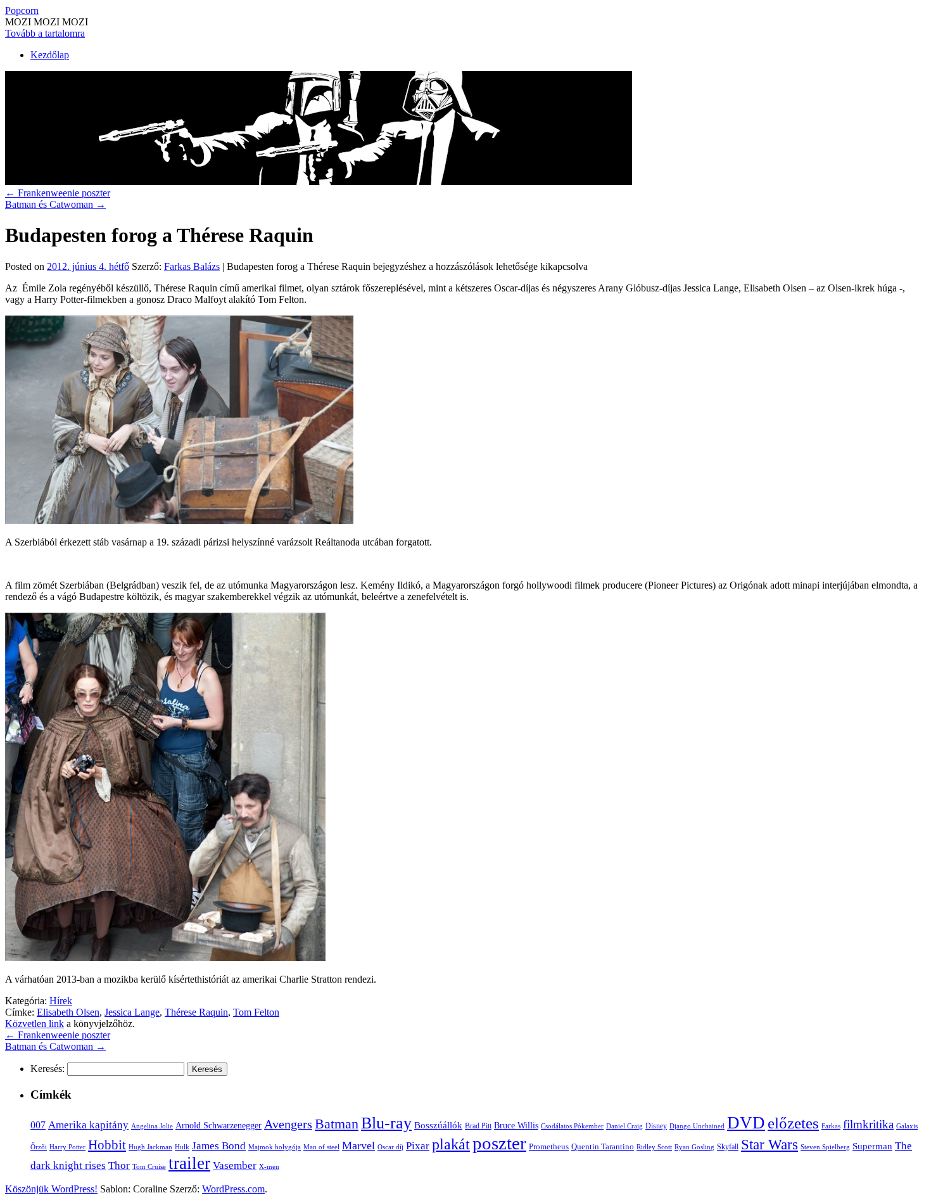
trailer (189, 1163)
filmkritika (868, 1124)
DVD (746, 1122)
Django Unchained (697, 1126)
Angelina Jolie (152, 1126)
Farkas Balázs (192, 266)
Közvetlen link (34, 1023)
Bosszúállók (438, 1125)
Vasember (234, 1165)
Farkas (830, 1126)
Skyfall (727, 1146)
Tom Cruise (149, 1166)
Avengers (288, 1124)
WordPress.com (233, 1189)
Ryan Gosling (694, 1147)
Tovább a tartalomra (45, 33)
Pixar (417, 1146)
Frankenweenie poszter (57, 193)
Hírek (60, 1000)
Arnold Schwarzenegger (218, 1125)
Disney (656, 1125)
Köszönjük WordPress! (51, 1189)
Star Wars (769, 1144)
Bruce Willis (516, 1125)
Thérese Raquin (196, 1012)
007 (38, 1125)
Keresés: (47, 1068)
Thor (119, 1165)
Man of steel (321, 1147)
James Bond (219, 1146)
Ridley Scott (654, 1147)
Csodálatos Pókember (572, 1126)
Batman (336, 1124)
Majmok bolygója (274, 1147)
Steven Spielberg (825, 1147)
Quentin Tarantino (602, 1146)
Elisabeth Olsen (68, 1012)
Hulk (182, 1147)
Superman (872, 1146)
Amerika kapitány (88, 1125)
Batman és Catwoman (55, 204)
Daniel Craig (624, 1126)
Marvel (358, 1145)
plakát (451, 1143)
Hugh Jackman (150, 1147)
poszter (499, 1143)
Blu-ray (386, 1123)
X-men (269, 1166)
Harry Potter (67, 1147)
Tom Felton (256, 1012)
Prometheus (549, 1146)
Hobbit (107, 1145)
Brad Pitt (478, 1125)
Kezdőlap (49, 54)
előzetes (793, 1123)
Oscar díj (390, 1147)
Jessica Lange (132, 1012)
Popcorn (22, 10)
